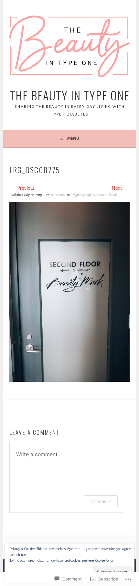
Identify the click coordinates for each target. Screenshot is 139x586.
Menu (73, 138)
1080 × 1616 (57, 195)
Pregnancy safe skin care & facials (93, 195)
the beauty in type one (70, 95)
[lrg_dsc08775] (69, 380)
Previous (25, 188)
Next (117, 188)
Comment (101, 501)
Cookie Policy (104, 560)
